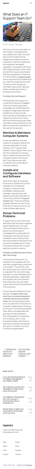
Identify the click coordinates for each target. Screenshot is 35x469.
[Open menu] (31, 3)
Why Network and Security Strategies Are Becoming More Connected (13, 389)
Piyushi (11, 44)
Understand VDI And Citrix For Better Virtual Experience (9, 352)
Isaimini (6, 3)
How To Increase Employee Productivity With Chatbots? (24, 352)
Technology (18, 44)
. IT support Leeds (24, 77)
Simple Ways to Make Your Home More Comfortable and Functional (13, 411)
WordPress (29, 465)
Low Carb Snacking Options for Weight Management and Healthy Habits (14, 379)
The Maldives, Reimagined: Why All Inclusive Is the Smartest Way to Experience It (13, 400)
